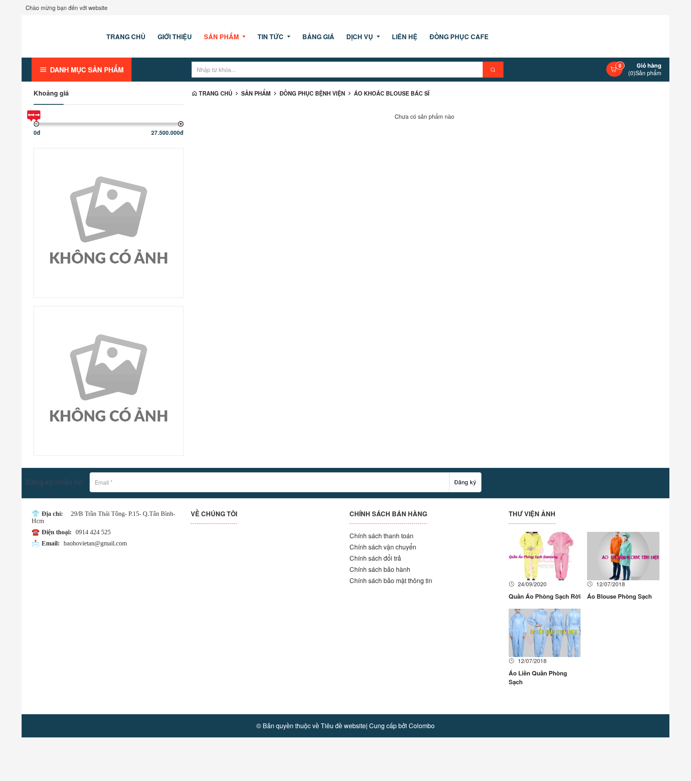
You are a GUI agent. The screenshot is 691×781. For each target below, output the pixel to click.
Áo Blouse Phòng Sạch (619, 596)
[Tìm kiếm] (493, 70)
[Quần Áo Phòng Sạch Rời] (545, 555)
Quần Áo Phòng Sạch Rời (545, 596)
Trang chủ (214, 93)
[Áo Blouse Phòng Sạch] (623, 555)
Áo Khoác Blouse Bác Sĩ (391, 93)
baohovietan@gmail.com (95, 543)
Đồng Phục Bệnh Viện (312, 93)
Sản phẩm (256, 93)
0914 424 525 (93, 532)
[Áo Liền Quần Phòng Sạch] (545, 632)
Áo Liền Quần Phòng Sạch (538, 677)
